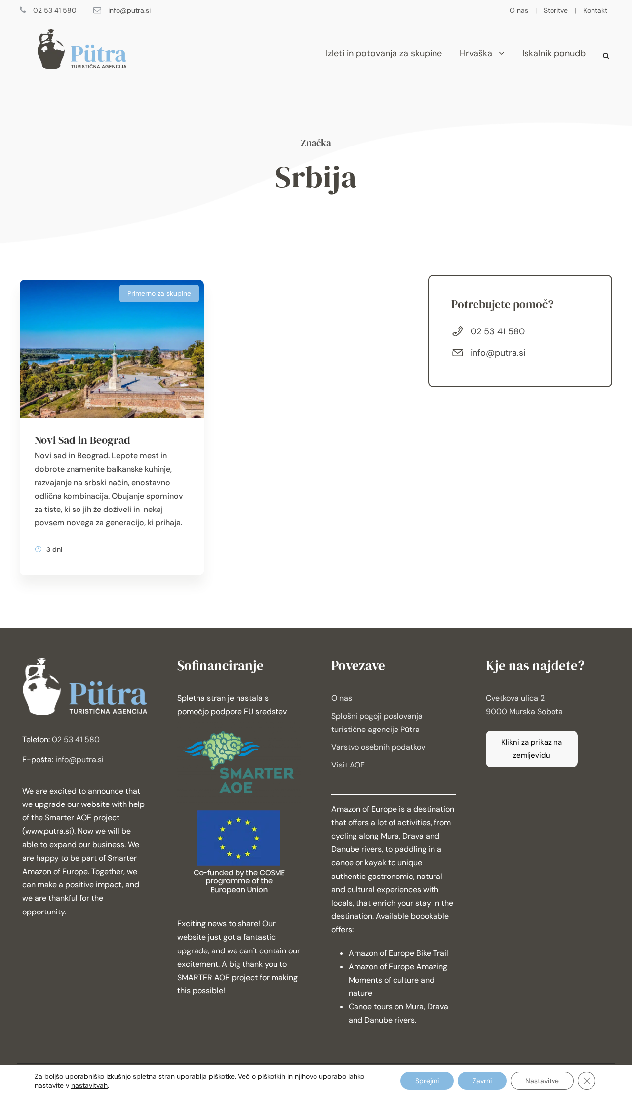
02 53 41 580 (55, 10)
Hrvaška (476, 53)
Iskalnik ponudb (554, 53)
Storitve (556, 10)
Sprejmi (427, 1080)
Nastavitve (542, 1080)
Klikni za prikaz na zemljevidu (531, 748)
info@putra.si (129, 10)
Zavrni (482, 1080)
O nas (519, 10)
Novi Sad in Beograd (82, 440)
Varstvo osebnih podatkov (378, 747)
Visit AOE (348, 765)
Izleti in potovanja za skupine (384, 53)
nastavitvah (89, 1085)
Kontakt (595, 10)
